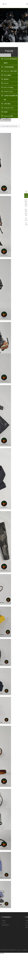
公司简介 (4, 920)
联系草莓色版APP (5, 925)
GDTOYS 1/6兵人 (8, 91)
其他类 (5, 112)
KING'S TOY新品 (8, 87)
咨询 (26, 196)
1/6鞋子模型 (7, 103)
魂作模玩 (6, 79)
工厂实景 (4, 922)
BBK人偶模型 (7, 75)
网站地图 (2, 953)
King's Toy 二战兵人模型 (10, 71)
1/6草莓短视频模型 (9, 67)
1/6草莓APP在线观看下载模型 (10, 97)
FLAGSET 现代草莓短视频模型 (10, 61)
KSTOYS (6, 83)
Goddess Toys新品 (8, 116)
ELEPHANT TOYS (9, 108)
